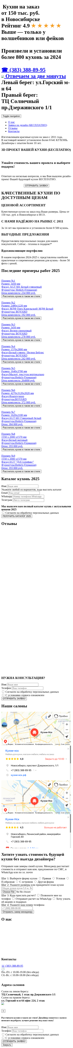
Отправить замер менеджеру (18, 912)
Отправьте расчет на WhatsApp (33, 898)
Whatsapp (6, 496)
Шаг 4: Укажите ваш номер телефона (22, 904)
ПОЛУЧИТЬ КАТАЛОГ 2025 (17, 516)
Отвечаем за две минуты (35, 76)
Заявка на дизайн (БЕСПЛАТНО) (27, 125)
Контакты (14, 131)
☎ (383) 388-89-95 (23, 70)
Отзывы (12, 128)
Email (4, 492)
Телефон (6, 688)
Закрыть (7, 1045)
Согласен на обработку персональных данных (32, 512)
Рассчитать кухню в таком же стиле (21, 296)
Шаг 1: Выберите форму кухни (19, 878)
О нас (11, 122)
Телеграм (6, 499)
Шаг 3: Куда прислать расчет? (18, 895)
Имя (3, 486)
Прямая (46, 878)
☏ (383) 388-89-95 (12, 965)
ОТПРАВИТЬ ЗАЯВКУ (36, 185)
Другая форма (45, 881)
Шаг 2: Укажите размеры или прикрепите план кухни (32, 884)
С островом (26, 881)
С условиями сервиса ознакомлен (24, 695)
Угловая (60, 878)
